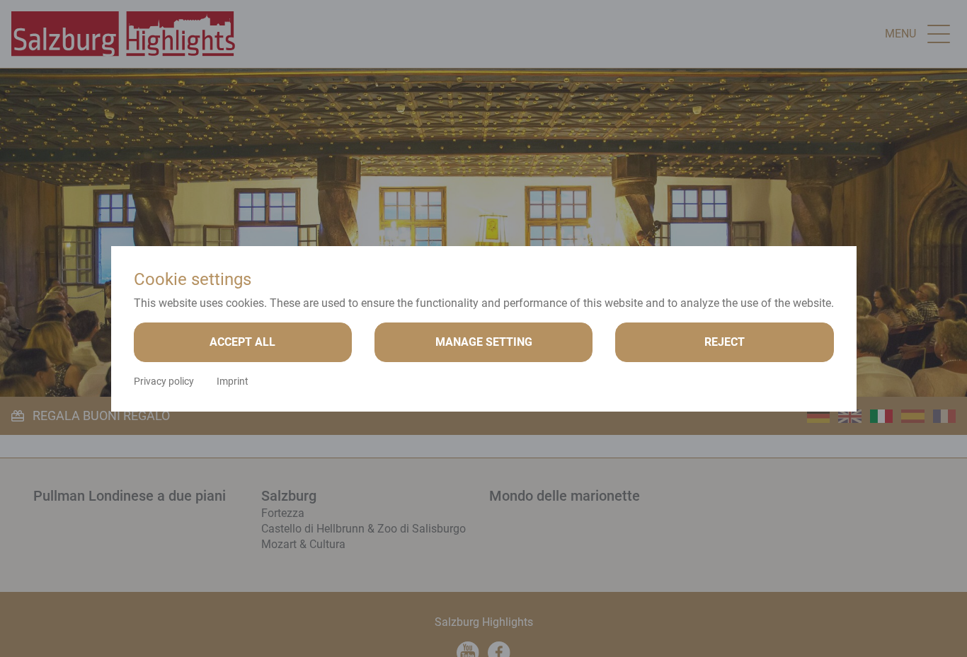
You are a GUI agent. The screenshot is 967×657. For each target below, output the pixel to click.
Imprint (232, 381)
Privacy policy (164, 381)
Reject (724, 342)
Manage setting (483, 342)
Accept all (242, 342)
